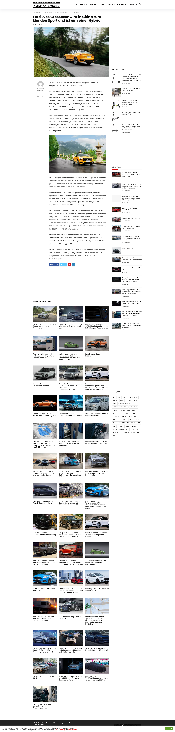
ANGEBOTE (110, 4)
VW (138, 432)
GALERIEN (115, 410)
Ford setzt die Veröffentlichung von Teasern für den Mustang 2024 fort (97, 678)
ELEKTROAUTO (122, 4)
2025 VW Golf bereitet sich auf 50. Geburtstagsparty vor (132, 302)
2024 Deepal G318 (128, 248)
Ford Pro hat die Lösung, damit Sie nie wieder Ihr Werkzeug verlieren (42, 706)
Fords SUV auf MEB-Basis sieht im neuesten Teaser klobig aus (69, 443)
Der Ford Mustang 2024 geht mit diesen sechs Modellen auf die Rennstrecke (70, 650)
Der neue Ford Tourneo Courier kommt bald (42, 385)
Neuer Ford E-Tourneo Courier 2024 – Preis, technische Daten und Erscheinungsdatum (71, 386)
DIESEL (114, 404)
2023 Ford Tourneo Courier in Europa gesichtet (96, 415)
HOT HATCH (116, 413)
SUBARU (121, 429)
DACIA (135, 401)
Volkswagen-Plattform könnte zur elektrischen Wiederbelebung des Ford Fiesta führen (69, 357)
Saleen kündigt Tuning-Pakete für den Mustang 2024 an (44, 415)
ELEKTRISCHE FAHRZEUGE (120, 407)
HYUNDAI (124, 272)
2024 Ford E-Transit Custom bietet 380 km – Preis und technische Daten (70, 678)
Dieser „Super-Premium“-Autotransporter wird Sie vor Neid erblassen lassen (131, 291)
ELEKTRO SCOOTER (97, 4)
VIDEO (133, 432)
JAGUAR (123, 416)
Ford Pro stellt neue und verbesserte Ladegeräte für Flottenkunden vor (44, 356)
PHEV (114, 426)
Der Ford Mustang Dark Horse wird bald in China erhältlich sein (70, 326)
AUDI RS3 (125, 397)
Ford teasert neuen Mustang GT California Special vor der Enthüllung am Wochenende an (96, 327)
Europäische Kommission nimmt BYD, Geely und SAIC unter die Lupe (131, 238)
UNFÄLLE (126, 432)
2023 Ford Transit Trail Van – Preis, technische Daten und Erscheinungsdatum (44, 618)
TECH (132, 429)
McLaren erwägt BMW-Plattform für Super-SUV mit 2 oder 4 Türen (131, 174)
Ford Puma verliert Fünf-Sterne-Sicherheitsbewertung (44, 534)
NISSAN (133, 423)
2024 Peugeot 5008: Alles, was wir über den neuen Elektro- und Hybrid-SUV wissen (132, 313)
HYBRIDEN (125, 413)
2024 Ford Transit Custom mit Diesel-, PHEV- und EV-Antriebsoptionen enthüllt (45, 650)
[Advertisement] (77, 282)
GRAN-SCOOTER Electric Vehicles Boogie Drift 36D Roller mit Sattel (130, 102)
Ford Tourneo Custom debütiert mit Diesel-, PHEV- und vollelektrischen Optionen (71, 563)
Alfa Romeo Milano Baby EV (131, 218)
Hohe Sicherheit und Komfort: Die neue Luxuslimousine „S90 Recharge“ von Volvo (131, 186)
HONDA (122, 410)
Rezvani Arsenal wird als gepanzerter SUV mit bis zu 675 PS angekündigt (131, 198)
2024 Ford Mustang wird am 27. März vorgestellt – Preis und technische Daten (44, 473)
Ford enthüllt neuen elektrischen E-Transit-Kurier (70, 415)
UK (121, 432)
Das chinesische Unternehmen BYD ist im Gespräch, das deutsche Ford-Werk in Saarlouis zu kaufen (95, 505)
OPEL (138, 423)
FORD (40, 24)
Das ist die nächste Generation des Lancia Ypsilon (132, 259)
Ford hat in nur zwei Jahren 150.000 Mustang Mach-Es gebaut (96, 535)
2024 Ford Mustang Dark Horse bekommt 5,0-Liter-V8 (96, 649)
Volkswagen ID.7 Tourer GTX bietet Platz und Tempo (131, 209)
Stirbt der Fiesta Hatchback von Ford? (44, 590)
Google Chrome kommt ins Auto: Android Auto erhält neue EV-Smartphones (131, 279)
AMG (114, 397)
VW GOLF (115, 436)
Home (34, 12)
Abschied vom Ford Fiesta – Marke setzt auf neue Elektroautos (96, 563)
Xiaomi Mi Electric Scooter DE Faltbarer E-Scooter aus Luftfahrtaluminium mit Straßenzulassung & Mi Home (131, 77)
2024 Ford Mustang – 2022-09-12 (44, 677)
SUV (127, 429)
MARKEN (133, 4)
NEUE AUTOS (116, 423)
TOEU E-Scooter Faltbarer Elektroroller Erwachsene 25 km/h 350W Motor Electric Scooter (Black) (131, 127)
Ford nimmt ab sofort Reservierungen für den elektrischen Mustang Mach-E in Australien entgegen (97, 386)
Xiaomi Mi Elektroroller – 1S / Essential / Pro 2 (131, 113)
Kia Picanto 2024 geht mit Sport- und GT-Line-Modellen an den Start (131, 325)
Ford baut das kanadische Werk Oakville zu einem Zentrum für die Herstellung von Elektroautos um (44, 444)
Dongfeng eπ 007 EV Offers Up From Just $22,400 (132, 227)
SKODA (115, 429)
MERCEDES (124, 420)
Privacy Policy (72, 730)
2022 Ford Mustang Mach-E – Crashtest (70, 618)
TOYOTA (115, 432)
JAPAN (130, 416)
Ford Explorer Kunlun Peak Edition (95, 355)
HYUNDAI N (116, 416)
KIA (123, 330)
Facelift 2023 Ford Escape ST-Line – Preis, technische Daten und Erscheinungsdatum (71, 591)
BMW (122, 401)
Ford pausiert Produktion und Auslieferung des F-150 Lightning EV (96, 473)
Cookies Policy (60, 730)
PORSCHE (121, 426)
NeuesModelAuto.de (38, 724)
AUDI (119, 397)
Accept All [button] (169, 729)
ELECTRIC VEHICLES (124, 404)
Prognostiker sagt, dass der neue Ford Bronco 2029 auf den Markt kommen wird (70, 535)
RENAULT (134, 426)
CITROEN (128, 401)
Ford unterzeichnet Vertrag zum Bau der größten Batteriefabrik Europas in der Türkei (70, 474)
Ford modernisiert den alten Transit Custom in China (44, 502)
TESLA (137, 429)
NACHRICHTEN (82, 4)
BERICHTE (115, 401)
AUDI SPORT (134, 397)
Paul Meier (40, 89)
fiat (131, 407)
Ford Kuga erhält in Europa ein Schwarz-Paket (97, 590)
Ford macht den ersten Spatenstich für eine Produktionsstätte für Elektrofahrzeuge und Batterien (94, 620)
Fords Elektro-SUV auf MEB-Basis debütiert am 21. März (96, 443)
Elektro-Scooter (126, 83)
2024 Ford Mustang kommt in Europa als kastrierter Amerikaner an (44, 326)
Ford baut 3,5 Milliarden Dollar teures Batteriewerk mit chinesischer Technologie (70, 503)
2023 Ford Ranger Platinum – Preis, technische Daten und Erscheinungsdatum (44, 563)
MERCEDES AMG (134, 420)
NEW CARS (125, 423)
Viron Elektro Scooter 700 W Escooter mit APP (131, 89)
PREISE (127, 426)
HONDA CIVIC (131, 410)
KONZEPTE (116, 420)
